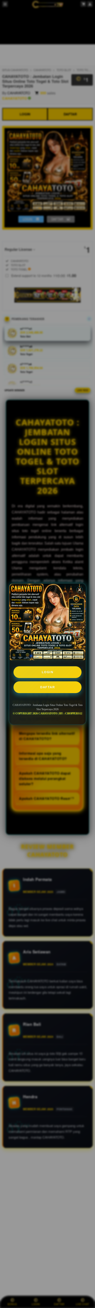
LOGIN (47, 672)
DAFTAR (47, 687)
